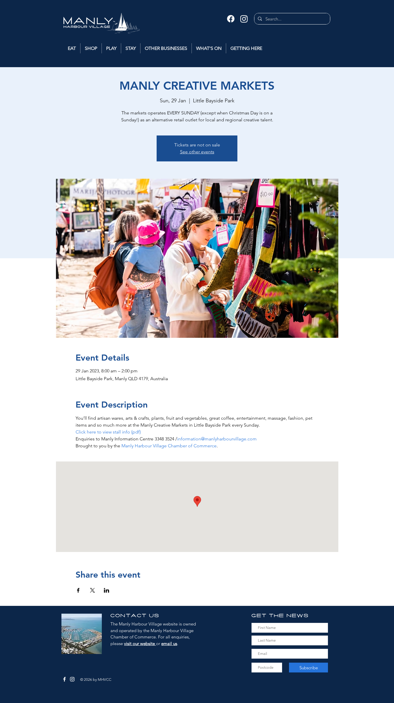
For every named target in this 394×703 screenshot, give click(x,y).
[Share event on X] (92, 590)
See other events (197, 151)
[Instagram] (244, 19)
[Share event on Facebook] (78, 590)
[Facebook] (231, 19)
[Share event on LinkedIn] (106, 590)
